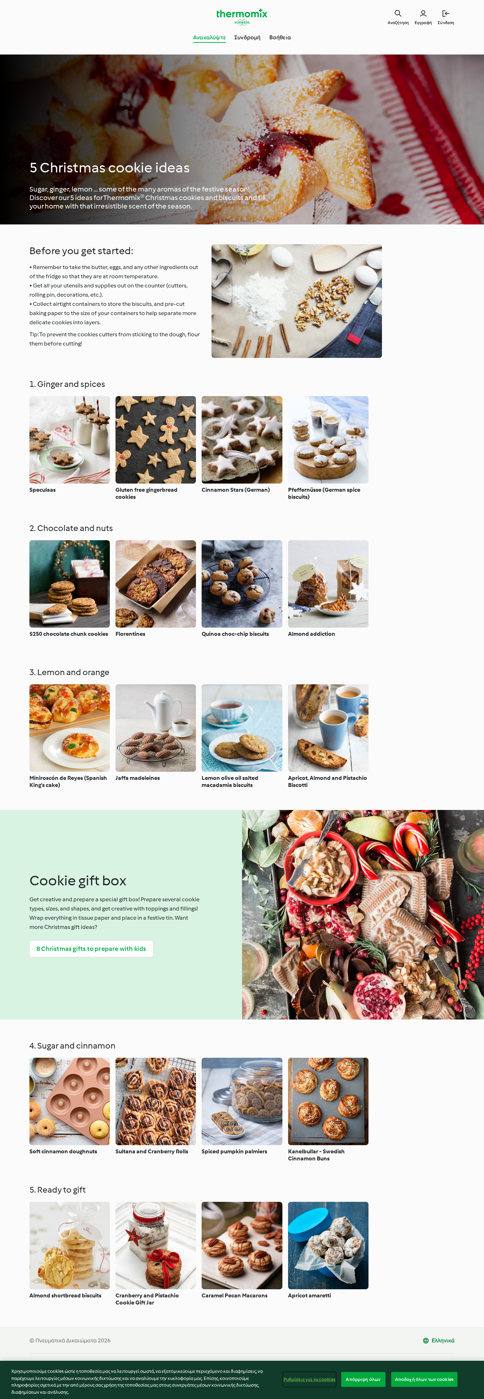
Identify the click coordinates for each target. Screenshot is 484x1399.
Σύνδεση (446, 22)
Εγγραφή (423, 22)
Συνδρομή (247, 37)
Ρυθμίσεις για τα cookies (309, 1379)
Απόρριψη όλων (363, 1379)
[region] (242, 1380)
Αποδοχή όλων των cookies (424, 1379)
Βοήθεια (280, 37)
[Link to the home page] (242, 16)
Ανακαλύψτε (209, 37)
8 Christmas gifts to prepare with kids (91, 949)
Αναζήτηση (398, 22)
